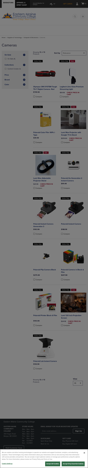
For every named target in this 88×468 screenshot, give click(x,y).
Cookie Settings (7, 464)
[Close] (84, 452)
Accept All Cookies (52, 464)
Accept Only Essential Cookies (73, 464)
